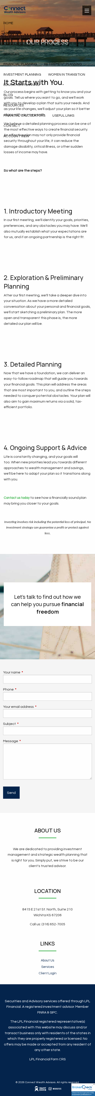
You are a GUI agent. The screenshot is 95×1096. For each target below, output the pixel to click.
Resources (14, 105)
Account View (16, 136)
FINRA (41, 1012)
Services (11, 54)
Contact (12, 125)
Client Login (48, 973)
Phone (25, 689)
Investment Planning (22, 74)
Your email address (35, 706)
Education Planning (22, 84)
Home (8, 23)
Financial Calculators (24, 115)
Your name (28, 672)
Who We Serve (71, 43)
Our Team (12, 43)
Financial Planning (20, 64)
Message (27, 741)
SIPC (53, 1012)
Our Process (39, 43)
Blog (8, 95)
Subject (26, 724)
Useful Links (63, 115)
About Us (12, 33)
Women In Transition (66, 74)
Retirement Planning (63, 64)
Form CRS (58, 1059)
